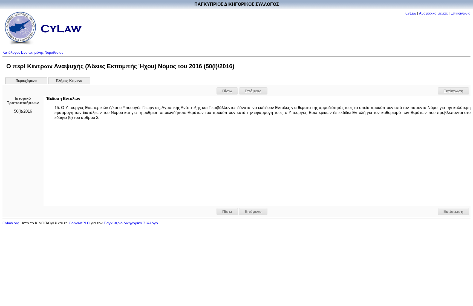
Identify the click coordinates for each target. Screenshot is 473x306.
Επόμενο (253, 91)
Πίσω (227, 91)
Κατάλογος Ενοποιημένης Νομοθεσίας (32, 52)
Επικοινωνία (461, 13)
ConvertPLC (79, 223)
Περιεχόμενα (26, 81)
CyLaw (410, 13)
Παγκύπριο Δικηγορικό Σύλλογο (131, 223)
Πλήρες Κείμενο (69, 81)
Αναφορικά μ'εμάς (433, 13)
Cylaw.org (10, 223)
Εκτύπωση (453, 91)
